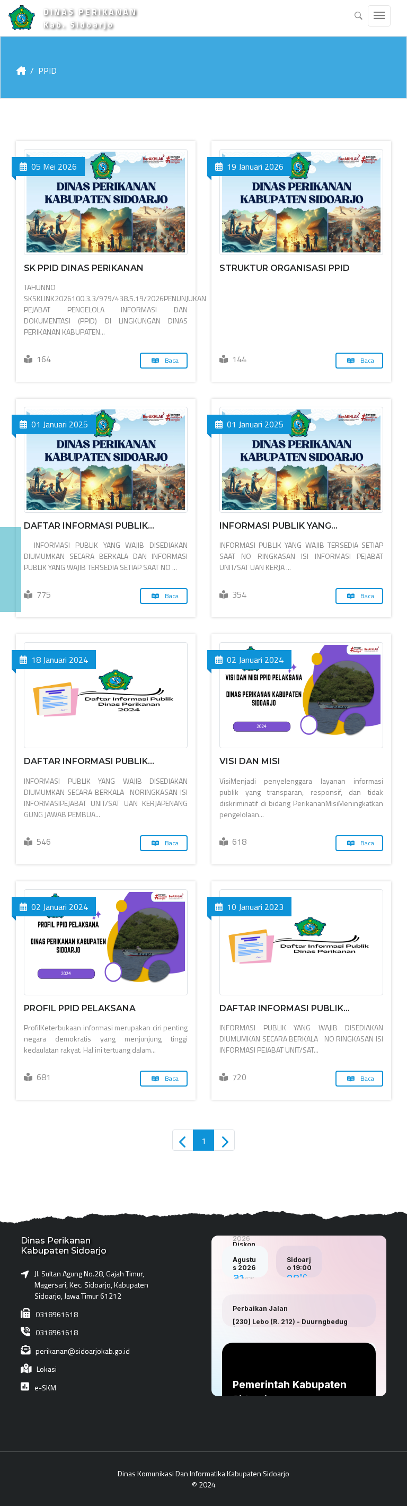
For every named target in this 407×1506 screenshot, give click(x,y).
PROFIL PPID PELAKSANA (80, 1008)
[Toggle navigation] (379, 16)
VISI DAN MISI (249, 761)
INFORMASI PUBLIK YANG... (278, 526)
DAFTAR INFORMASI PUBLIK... (89, 526)
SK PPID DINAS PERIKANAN (84, 268)
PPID (47, 70)
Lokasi (47, 1368)
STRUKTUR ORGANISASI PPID (284, 268)
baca (171, 360)
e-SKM (45, 1387)
